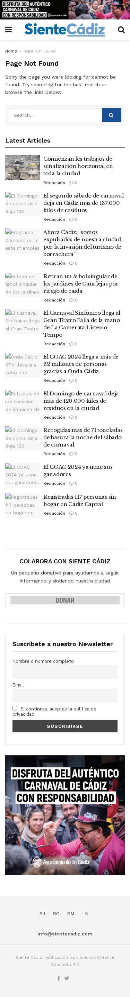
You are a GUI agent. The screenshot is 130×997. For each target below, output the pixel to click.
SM (70, 913)
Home (11, 51)
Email (18, 685)
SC (56, 913)
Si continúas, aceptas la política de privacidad (54, 711)
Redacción (54, 182)
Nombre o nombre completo (43, 661)
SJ (42, 913)
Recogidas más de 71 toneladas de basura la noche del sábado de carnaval (82, 437)
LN (85, 913)
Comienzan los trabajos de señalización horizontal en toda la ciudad (78, 166)
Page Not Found (40, 51)
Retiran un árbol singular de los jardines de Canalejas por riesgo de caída (80, 283)
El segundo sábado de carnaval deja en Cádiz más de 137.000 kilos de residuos (83, 203)
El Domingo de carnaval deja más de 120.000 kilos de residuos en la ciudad (81, 400)
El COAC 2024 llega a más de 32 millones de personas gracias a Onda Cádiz (81, 364)
